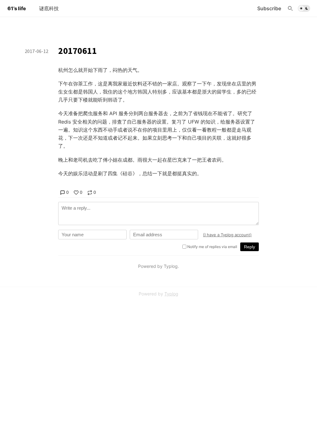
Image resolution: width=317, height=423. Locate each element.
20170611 (77, 50)
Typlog (171, 293)
